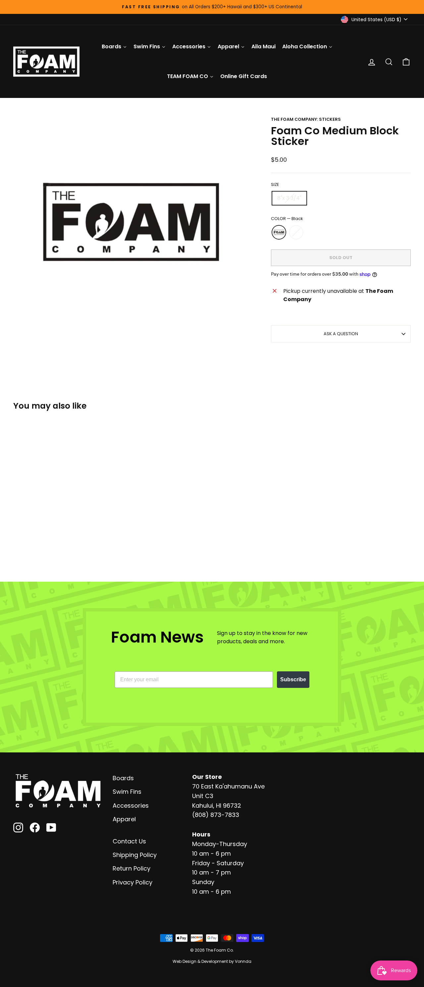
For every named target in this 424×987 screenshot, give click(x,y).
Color (287, 218)
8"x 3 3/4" (289, 198)
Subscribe (293, 679)
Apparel (124, 819)
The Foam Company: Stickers (306, 119)
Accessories (131, 805)
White (296, 232)
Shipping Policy (135, 855)
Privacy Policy (132, 882)
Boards (123, 778)
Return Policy (131, 868)
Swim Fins (127, 791)
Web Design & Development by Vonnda (212, 961)
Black (279, 232)
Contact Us (129, 841)
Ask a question (341, 333)
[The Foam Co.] (58, 790)
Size (275, 184)
